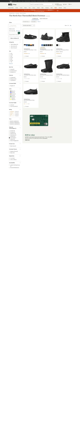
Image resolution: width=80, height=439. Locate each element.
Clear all (38, 21)
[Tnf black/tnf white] (25, 45)
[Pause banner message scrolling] (57, 11)
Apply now (27, 139)
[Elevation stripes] (42, 45)
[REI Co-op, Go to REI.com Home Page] (10, 4)
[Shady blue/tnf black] (46, 45)
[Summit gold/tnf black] (31, 45)
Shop (14, 4)
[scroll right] (53, 45)
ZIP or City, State (12, 30)
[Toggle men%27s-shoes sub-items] (9, 48)
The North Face (11, 13)
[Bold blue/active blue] (27, 45)
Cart (71, 4)
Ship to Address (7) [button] (14, 38)
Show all (11, 63)
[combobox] (42, 4)
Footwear (17, 13)
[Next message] (56, 11)
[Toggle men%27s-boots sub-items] (9, 46)
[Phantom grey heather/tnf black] (33, 45)
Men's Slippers (14, 44)
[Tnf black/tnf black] (57, 45)
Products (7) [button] (35, 18)
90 (70, 25)
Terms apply (44, 138)
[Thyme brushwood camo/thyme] (53, 45)
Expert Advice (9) (43, 18)
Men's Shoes (13, 47)
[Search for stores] (19, 33)
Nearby (18, 30)
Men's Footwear (23, 13)
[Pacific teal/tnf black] (29, 45)
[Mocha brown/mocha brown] (59, 45)
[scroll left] (40, 45)
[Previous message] (22, 11)
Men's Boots (13, 46)
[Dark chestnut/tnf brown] (50, 45)
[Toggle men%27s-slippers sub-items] (9, 44)
